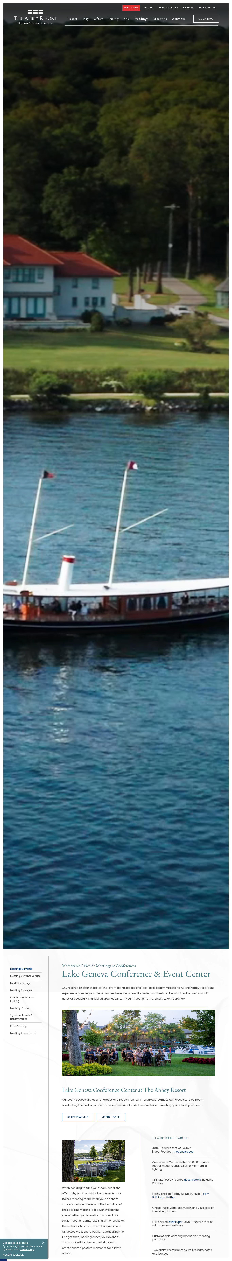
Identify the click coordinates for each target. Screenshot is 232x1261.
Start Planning (18, 1026)
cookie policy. (27, 1249)
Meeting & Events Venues (25, 976)
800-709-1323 (207, 7)
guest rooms (192, 1180)
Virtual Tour (111, 1117)
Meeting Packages (21, 990)
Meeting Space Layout (23, 1033)
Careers (188, 7)
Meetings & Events (21, 969)
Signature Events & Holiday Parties (21, 1017)
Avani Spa (175, 1222)
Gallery (149, 7)
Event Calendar (168, 7)
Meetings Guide (19, 1008)
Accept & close (13, 1254)
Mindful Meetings (20, 983)
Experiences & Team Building (22, 999)
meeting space (183, 1152)
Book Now (206, 18)
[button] (72, 19)
